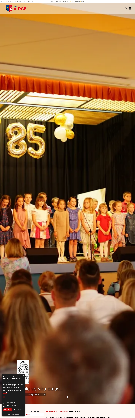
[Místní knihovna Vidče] (3, 2)
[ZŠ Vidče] (8, 2)
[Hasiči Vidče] (10, 2)
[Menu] (130, 9)
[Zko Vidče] (15, 2)
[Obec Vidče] (1, 2)
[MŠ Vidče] (6, 2)
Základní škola (55, 411)
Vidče (48, 411)
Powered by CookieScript (13, 414)
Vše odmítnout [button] (18, 409)
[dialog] (13, 395)
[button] (67, 395)
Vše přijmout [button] (7, 409)
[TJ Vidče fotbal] (12, 2)
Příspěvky (28, 414)
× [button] (23, 375)
